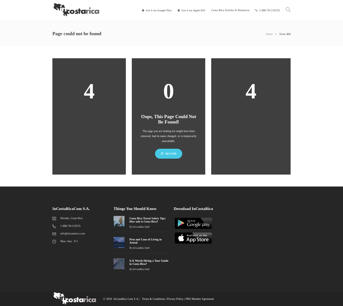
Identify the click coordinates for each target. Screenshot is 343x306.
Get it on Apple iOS (193, 10)
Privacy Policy (175, 298)
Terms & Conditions (153, 298)
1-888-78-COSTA (269, 10)
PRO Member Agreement (200, 298)
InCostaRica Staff (141, 226)
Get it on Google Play (159, 10)
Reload (170, 153)
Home (269, 34)
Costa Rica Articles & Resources (230, 10)
